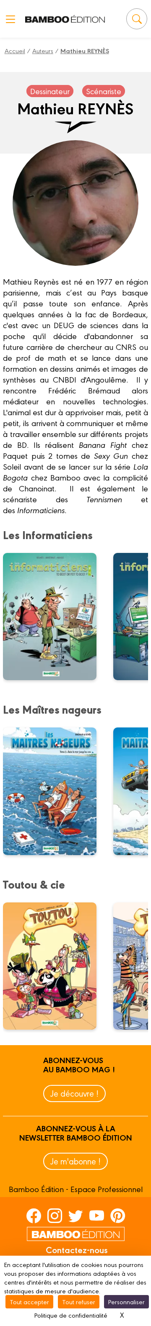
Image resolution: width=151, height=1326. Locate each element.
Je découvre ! (74, 1093)
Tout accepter (29, 1301)
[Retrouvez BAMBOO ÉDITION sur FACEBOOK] (33, 1215)
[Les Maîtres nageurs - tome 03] (55, 791)
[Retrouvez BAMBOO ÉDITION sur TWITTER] (75, 1215)
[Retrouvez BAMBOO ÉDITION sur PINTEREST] (117, 1215)
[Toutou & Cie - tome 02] (55, 966)
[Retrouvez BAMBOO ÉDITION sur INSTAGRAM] (54, 1215)
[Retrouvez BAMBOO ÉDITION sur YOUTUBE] (96, 1215)
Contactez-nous (77, 1249)
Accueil (15, 50)
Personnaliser (126, 1301)
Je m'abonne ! (75, 1161)
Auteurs (42, 50)
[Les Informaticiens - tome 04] (55, 616)
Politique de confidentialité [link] (70, 1315)
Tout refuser (78, 1301)
